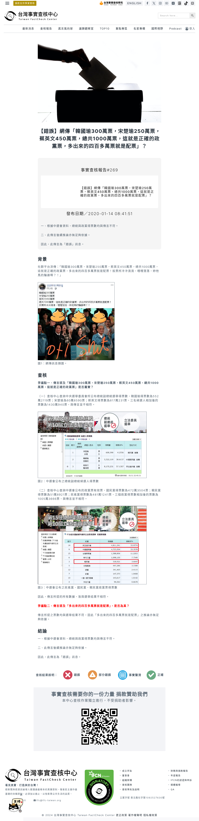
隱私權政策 (150, 815)
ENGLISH (134, 3)
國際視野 (157, 28)
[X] (154, 3)
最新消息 (28, 28)
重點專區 (121, 28)
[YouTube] (166, 3)
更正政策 (121, 815)
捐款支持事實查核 (25, 3)
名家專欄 (139, 28)
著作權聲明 (135, 815)
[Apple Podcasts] (173, 3)
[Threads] (179, 3)
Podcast (175, 28)
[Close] (21, 794)
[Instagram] (160, 3)
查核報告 (46, 28)
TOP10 (105, 28)
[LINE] (192, 3)
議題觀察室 (86, 28)
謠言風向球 (65, 28)
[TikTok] (186, 3)
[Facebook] (147, 3)
